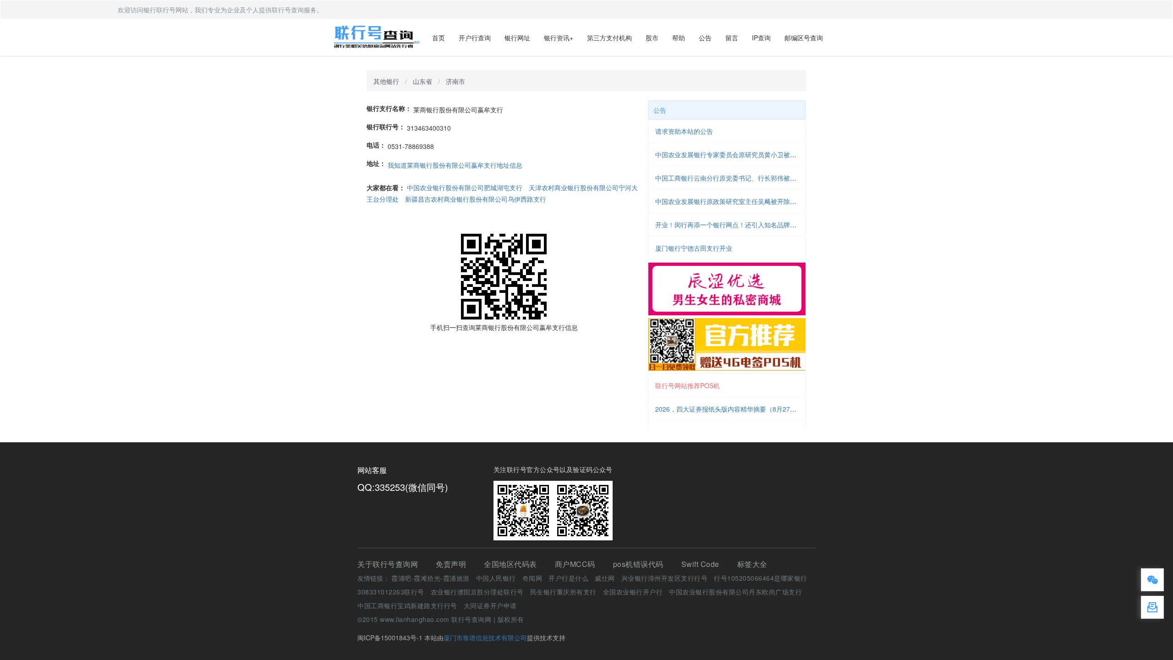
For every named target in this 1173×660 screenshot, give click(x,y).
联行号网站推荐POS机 (687, 385)
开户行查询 (475, 37)
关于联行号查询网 (387, 564)
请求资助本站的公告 (684, 131)
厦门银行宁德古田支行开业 (693, 248)
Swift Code (700, 564)
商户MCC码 (575, 564)
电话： (376, 144)
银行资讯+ (558, 37)
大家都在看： (386, 187)
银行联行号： (386, 126)
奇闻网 (532, 578)
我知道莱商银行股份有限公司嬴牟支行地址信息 (455, 165)
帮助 (678, 37)
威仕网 (605, 578)
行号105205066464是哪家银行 (760, 578)
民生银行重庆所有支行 (563, 591)
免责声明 (451, 564)
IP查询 (761, 37)
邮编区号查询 (803, 37)
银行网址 (517, 37)
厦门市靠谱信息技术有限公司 (485, 637)
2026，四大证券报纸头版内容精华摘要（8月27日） (729, 408)
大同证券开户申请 (490, 605)
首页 (438, 37)
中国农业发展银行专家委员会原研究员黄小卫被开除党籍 (735, 154)
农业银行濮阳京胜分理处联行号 (477, 591)
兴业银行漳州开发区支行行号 (664, 578)
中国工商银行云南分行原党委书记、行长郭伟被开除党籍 (735, 177)
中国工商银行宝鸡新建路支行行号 (407, 605)
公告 (705, 37)
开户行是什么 (568, 578)
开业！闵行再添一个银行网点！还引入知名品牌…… (729, 224)
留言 (731, 37)
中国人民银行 (496, 578)
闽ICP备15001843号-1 (389, 637)
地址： (376, 163)
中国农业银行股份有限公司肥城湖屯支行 (464, 187)
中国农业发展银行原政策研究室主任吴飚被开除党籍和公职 (738, 201)
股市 (652, 37)
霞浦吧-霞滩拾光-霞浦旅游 (430, 578)
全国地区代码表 (510, 564)
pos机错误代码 (638, 564)
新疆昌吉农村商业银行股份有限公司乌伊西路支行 (475, 199)
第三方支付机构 (609, 37)
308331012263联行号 (390, 591)
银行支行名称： (389, 108)
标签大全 (752, 564)
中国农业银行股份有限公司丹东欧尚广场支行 (735, 591)
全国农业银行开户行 (633, 591)
